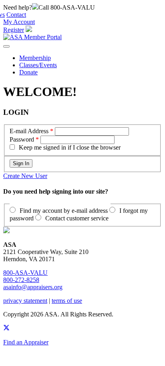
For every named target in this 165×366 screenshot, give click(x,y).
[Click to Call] (35, 7)
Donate (28, 72)
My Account (19, 21)
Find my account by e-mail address (64, 210)
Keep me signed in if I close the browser (70, 147)
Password (22, 139)
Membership (35, 57)
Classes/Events (38, 65)
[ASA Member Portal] (32, 37)
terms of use (67, 300)
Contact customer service (77, 218)
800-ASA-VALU (25, 272)
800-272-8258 (21, 279)
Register (13, 29)
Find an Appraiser (25, 342)
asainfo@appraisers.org (32, 287)
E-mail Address (29, 131)
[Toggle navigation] (6, 46)
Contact (16, 14)
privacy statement (25, 300)
